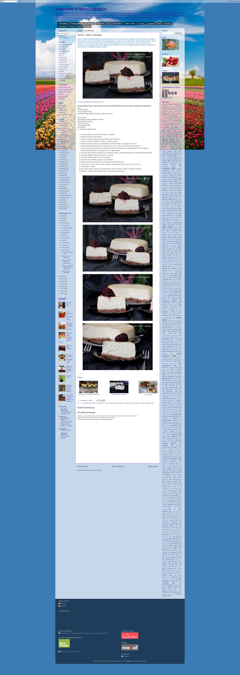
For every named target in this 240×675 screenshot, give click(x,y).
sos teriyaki (175, 540)
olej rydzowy (177, 389)
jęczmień (164, 232)
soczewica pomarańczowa (170, 524)
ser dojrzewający (170, 501)
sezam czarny (175, 513)
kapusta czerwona (170, 239)
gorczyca (167, 201)
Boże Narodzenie (64, 44)
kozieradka (173, 275)
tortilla (177, 556)
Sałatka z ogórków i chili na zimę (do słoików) (69, 388)
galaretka (165, 197)
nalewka (171, 369)
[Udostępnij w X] (101, 400)
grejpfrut (174, 204)
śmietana (136, 403)
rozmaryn (178, 479)
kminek (164, 266)
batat (165, 117)
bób (180, 136)
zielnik (60, 98)
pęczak (172, 463)
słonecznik (174, 552)
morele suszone (168, 337)
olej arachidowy (177, 384)
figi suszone (174, 196)
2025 (62, 216)
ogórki (179, 380)
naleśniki (178, 369)
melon (179, 323)
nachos (164, 369)
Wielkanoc (62, 46)
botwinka (173, 124)
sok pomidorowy (166, 534)
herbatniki (177, 217)
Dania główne (118, 23)
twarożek (177, 561)
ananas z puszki (172, 109)
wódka (177, 573)
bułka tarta (171, 136)
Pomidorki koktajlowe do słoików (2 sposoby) (69, 326)
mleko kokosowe (172, 331)
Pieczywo (91, 23)
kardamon (178, 243)
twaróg (142, 403)
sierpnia (64, 232)
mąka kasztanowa (168, 346)
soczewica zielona (168, 525)
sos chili (172, 536)
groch (179, 204)
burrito (163, 136)
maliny (175, 306)
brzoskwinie (165, 127)
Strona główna (63, 23)
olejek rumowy (175, 396)
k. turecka (61, 202)
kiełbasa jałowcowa (168, 257)
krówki (173, 279)
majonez (164, 303)
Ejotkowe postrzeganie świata (65, 418)
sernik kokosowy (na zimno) (119, 394)
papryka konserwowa (168, 416)
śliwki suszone (167, 588)
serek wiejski (175, 511)
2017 (62, 288)
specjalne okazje (63, 73)
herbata (170, 217)
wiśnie (179, 568)
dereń (163, 179)
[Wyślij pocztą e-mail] (97, 400)
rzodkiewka (174, 492)
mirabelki (172, 325)
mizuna (178, 325)
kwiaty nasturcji (175, 288)
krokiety (170, 277)
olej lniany (174, 387)
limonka (175, 292)
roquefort (164, 479)
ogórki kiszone (169, 382)
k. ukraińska (62, 204)
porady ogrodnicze (64, 89)
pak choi (175, 411)
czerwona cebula (168, 166)
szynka (164, 550)
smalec (163, 520)
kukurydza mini (175, 281)
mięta (172, 329)
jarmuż (176, 227)
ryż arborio (174, 485)
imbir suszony (166, 221)
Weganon (64, 429)
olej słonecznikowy (176, 393)
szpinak (175, 548)
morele (179, 335)
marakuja (170, 310)
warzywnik (62, 96)
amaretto (177, 107)
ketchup (170, 255)
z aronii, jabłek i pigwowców (115, 171)
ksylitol (178, 279)
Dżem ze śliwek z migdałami (65, 436)
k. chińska (61, 137)
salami (170, 493)
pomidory (165, 445)
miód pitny (172, 327)
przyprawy (62, 69)
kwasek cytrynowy (168, 286)
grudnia (64, 223)
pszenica (164, 463)
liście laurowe (173, 295)
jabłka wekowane (166, 223)
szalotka (170, 545)
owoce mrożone (176, 409)
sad (60, 94)
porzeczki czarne (173, 449)
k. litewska (62, 175)
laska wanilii (174, 290)
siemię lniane (166, 517)
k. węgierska (62, 206)
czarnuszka (174, 161)
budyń (170, 129)
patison (164, 423)
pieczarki (175, 425)
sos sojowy (165, 540)
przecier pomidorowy (169, 460)
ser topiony (170, 502)
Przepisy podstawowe (77, 23)
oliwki (171, 398)
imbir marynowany (174, 219)
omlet (178, 398)
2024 (62, 218)
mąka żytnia (174, 367)
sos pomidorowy (174, 538)
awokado (165, 113)
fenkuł (176, 194)
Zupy (108, 23)
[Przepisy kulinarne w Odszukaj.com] (70, 651)
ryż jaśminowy (169, 490)
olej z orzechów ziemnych (170, 394)
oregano (171, 400)
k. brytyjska (62, 132)
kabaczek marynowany (167, 234)
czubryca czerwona (168, 174)
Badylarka (63, 603)
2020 (62, 281)
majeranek (175, 299)
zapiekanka (174, 577)
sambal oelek (177, 493)
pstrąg (178, 461)
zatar (174, 579)
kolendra (164, 268)
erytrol (170, 187)
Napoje (159, 23)
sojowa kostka (175, 527)
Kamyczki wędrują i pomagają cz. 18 (66, 412)
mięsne (61, 62)
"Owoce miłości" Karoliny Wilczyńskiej (66, 261)
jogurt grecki (177, 229)
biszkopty (171, 118)
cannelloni (177, 138)
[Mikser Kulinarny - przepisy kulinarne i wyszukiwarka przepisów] (64, 647)
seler (173, 495)
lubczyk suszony (176, 297)
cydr (163, 159)
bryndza (176, 125)
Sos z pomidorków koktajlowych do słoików (69, 315)
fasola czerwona (177, 190)
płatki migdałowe (167, 469)
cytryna (164, 161)
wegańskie (62, 76)
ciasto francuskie (169, 147)
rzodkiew (164, 492)
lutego (64, 247)
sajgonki (164, 493)
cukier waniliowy (168, 155)
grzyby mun (172, 213)
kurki (166, 284)
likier (170, 292)
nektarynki (168, 374)
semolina (172, 499)
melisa (174, 323)
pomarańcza (174, 442)
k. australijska (63, 128)
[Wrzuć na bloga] (99, 400)
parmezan (167, 422)
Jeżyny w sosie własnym (69, 347)
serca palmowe (167, 508)
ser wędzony (178, 502)
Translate (65, 37)
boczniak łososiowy (166, 120)
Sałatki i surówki (130, 23)
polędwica (170, 440)
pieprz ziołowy (169, 431)
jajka (94, 403)
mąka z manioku (175, 360)
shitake (164, 515)
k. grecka (61, 146)
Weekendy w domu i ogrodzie (80, 9)
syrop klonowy (174, 543)
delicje (178, 177)
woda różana (172, 572)
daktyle (172, 177)
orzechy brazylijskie (175, 402)
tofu (163, 556)
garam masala (175, 197)
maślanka (178, 322)
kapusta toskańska (167, 243)
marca (64, 245)
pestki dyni (178, 423)
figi (168, 196)
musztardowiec (170, 340)
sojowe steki (174, 529)
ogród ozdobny (63, 87)
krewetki (164, 277)
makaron (178, 303)
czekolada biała (87, 403)
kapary (171, 237)
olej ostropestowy (166, 389)
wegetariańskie (149, 403)
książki (61, 105)
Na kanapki (100, 23)
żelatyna (175, 592)
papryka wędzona (176, 420)
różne (60, 112)
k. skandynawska (64, 195)
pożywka (178, 454)
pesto (167, 425)
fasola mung (169, 192)
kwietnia (64, 242)
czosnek (166, 168)
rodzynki (168, 476)
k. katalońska (62, 168)
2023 (62, 220)
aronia (177, 111)
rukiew (163, 483)
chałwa (177, 140)
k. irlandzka (62, 159)
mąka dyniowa (175, 342)
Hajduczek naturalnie (64, 433)
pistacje (164, 438)
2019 (62, 283)
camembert (168, 138)
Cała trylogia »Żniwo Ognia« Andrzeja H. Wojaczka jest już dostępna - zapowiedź (66, 423)
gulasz (179, 215)
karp (173, 245)
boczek (177, 118)
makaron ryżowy (170, 304)
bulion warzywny (167, 131)
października (66, 228)
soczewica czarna (174, 520)
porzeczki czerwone (167, 451)
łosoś (175, 585)
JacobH (122, 661)
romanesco (176, 477)
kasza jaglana (176, 247)
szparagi (164, 548)
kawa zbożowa (176, 254)
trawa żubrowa (177, 557)
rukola (169, 483)
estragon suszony (168, 188)
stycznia (64, 250)
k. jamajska (62, 161)
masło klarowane (172, 320)
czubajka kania (175, 172)
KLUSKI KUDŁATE (66, 430)
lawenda (164, 292)
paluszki (164, 412)
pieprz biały (178, 427)
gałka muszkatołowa (168, 199)
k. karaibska (62, 166)
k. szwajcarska (63, 197)
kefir (163, 255)
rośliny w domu (63, 91)
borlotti (164, 122)
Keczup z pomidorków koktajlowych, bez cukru (69, 358)
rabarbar (168, 472)
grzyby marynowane (168, 212)
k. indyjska (62, 155)
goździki (175, 203)
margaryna (175, 313)
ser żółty (164, 506)
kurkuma (173, 284)
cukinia (170, 157)
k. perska (61, 186)
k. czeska (61, 139)
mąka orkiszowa (168, 351)
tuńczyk (177, 559)
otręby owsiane (166, 409)
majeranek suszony (169, 301)
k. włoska (61, 209)
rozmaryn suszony (172, 481)
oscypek (169, 407)
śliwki (177, 586)
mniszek (174, 335)
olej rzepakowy (167, 391)
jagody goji (174, 224)
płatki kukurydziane (174, 467)
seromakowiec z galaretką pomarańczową (88, 394)
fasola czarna (168, 190)
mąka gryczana (166, 344)
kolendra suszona (170, 270)
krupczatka (178, 277)
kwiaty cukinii (165, 288)
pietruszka (174, 434)
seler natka (165, 499)
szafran (164, 545)
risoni (170, 474)
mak (172, 303)
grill (60, 55)
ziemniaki (165, 583)
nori (175, 374)
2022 (62, 276)
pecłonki (170, 423)
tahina (164, 554)
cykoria (168, 159)
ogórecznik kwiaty (171, 380)
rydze (180, 483)
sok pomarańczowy (175, 532)
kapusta (179, 237)
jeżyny (170, 229)
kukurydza (164, 281)
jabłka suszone (175, 221)
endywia (164, 187)
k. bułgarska (62, 135)
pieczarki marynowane (167, 427)
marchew (165, 312)
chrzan (175, 144)
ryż (165, 485)
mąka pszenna (113, 403)
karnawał (61, 58)
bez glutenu (62, 51)
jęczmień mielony (174, 232)
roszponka (171, 479)
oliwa (164, 398)
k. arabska (62, 126)
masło (106, 403)
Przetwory (168, 23)
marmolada (165, 315)
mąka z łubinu (169, 363)
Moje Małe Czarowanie (64, 409)
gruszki (167, 210)
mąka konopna (173, 347)
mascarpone (100, 403)
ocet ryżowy (174, 378)
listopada (65, 225)
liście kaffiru (173, 293)
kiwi (171, 264)
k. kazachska (62, 170)
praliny (164, 456)
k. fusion (61, 144)
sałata (166, 495)
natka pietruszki (175, 373)
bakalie (167, 115)
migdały (166, 325)
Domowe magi (69, 376)
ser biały (126, 403)
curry (178, 157)
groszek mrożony (176, 208)
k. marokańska (63, 179)
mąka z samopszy (166, 361)
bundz (178, 131)
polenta (177, 438)
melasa (167, 323)
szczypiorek (174, 547)
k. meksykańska (63, 182)
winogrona (177, 566)
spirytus (174, 541)
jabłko (176, 223)
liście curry (165, 293)
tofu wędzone (170, 556)
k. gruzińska (62, 148)
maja (63, 240)
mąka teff (171, 358)
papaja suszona (177, 412)
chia (163, 142)
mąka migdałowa (176, 349)
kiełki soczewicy (173, 261)
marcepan (177, 310)
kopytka (164, 275)
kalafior (174, 236)
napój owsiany (169, 370)
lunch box (61, 60)
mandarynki (165, 308)
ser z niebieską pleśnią (171, 504)
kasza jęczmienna (170, 248)
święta (60, 80)
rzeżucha (177, 490)
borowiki (171, 122)
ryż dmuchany (172, 488)
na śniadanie (62, 64)
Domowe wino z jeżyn (69, 304)
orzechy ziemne (175, 405)
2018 (62, 286)
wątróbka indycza (167, 575)
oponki (163, 400)
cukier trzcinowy (174, 153)
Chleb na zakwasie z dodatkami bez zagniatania (67, 267)
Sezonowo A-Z (63, 26)
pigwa (164, 436)
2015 (62, 293)
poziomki (171, 454)
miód (163, 327)
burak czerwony (167, 132)
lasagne (164, 290)
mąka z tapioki (177, 361)
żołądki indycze (166, 594)
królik (166, 279)
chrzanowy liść (165, 146)
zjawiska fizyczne (64, 114)
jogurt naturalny (171, 230)
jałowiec (164, 229)
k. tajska (61, 200)
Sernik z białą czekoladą (66, 271)
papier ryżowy (167, 414)
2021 (62, 278)
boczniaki (176, 120)
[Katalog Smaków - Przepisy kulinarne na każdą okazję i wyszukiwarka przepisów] (83, 633)
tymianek (174, 563)
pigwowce (174, 436)
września (65, 230)
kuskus (179, 284)
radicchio (177, 472)
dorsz (168, 179)
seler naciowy (174, 497)
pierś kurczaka (173, 433)
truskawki (168, 559)
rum (175, 483)
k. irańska (61, 157)
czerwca (64, 237)
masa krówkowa (177, 315)
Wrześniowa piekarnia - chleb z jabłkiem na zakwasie (69, 398)
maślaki (172, 322)
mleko (179, 329)
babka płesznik (176, 113)
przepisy (120, 403)
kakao (164, 236)
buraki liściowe (166, 134)
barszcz (179, 114)
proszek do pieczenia (171, 458)
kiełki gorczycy (173, 259)
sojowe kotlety (165, 529)
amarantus (165, 106)
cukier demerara (167, 151)
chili (169, 142)
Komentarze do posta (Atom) (93, 470)
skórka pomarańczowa (174, 518)
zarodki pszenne (166, 579)
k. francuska (62, 141)
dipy (60, 53)
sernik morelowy (148, 394)
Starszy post (153, 466)
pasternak (177, 422)
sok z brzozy (176, 534)
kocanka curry (175, 266)
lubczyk (164, 297)
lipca (63, 235)
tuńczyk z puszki (167, 561)
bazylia (171, 117)
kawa (171, 252)
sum (180, 541)
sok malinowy (173, 531)
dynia (179, 183)
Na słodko (151, 23)
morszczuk (177, 337)
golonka (179, 199)
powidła (171, 453)
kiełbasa (177, 255)
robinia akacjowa (177, 474)
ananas (164, 109)
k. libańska (62, 173)
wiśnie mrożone (170, 570)
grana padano (166, 204)
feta (163, 196)
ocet (180, 374)
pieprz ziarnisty (177, 429)
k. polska (61, 188)
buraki (177, 132)
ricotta (164, 474)
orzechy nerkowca (167, 404)
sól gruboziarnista (174, 550)
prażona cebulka (172, 456)
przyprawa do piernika (168, 462)
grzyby (176, 210)
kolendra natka (176, 268)
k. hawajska (62, 150)
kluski (176, 264)
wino (169, 566)
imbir (163, 219)
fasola (179, 188)
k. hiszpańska (63, 152)
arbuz (172, 111)
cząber (171, 175)
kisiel (172, 262)
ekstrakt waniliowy (175, 185)
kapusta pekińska (174, 241)
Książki (80, 26)
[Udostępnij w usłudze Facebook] (103, 400)
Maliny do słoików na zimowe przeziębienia (69, 369)
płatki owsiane (176, 470)
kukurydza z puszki (168, 283)
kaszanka (172, 250)
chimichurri (178, 142)
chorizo (167, 144)
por (172, 447)
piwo (170, 438)
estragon (177, 187)
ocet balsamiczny (170, 376)
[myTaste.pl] (125, 656)
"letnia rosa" (108, 113)
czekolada (165, 162)
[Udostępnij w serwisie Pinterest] (104, 400)
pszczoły (61, 110)
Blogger (144, 661)
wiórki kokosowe (167, 568)
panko (170, 412)
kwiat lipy (177, 286)
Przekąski (141, 23)
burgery (176, 134)
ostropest (175, 407)
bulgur (177, 129)
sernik (131, 403)
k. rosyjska (62, 193)
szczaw (167, 547)
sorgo (163, 536)
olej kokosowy (170, 385)
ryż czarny (173, 486)
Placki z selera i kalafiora (66, 256)
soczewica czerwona (169, 522)
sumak (165, 543)
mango (173, 308)
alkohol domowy (173, 104)
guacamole (173, 215)
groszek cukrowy (169, 206)
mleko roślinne (167, 333)
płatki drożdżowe (173, 465)
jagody (164, 224)
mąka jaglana (176, 344)
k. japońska (62, 164)
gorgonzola (178, 201)
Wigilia (60, 49)
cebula (165, 140)
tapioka (171, 554)
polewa (163, 440)
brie (180, 123)
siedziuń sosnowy (174, 515)
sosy (60, 71)
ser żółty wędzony (175, 506)
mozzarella (166, 339)
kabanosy (177, 234)
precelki (179, 456)
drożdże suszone (168, 181)
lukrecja (167, 299)
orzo (163, 407)
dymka (172, 183)
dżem (166, 185)
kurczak (179, 283)
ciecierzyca (174, 149)
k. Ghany (61, 121)
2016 (62, 291)
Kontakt (87, 26)
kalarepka (164, 237)
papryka (175, 414)
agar (163, 104)
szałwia (179, 545)
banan (172, 115)
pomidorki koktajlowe (169, 443)
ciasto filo (179, 146)
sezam (164, 513)
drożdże (175, 179)
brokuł (167, 125)
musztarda (178, 339)
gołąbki (168, 203)
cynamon (175, 159)
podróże (61, 107)
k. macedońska (63, 177)
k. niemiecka (62, 184)
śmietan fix (175, 590)
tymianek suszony (168, 564)
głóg (166, 217)
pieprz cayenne (168, 429)
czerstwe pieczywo (169, 164)
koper (176, 274)
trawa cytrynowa (166, 557)
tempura (178, 554)
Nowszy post (82, 466)
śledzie (170, 586)
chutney (173, 146)
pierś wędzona (165, 434)
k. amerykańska (63, 123)
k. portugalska (63, 191)
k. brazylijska (62, 130)
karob (167, 245)
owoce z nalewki (166, 410)
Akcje (72, 26)
